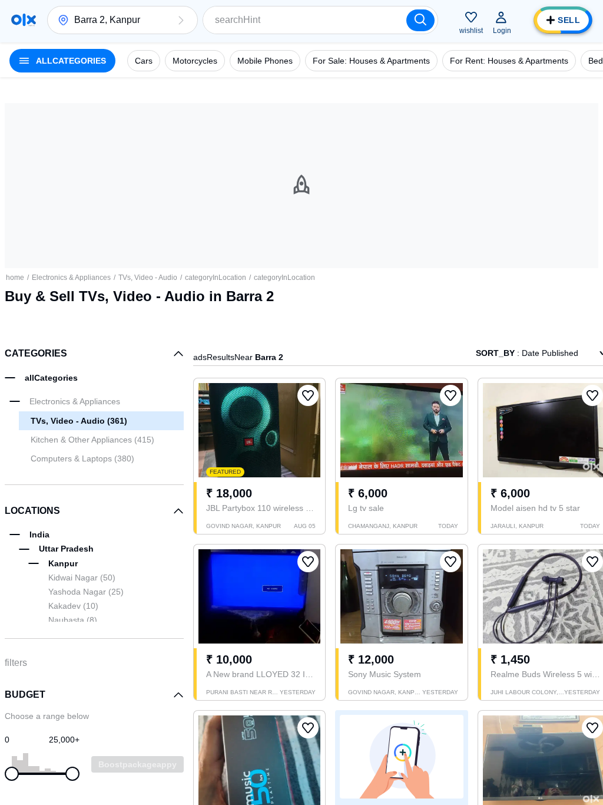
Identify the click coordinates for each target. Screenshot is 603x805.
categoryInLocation (215, 277)
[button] (181, 20)
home (15, 277)
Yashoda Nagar (86, 591)
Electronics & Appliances (71, 277)
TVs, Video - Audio (147, 277)
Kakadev (73, 606)
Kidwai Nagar (81, 577)
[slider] (12, 774)
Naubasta (72, 620)
